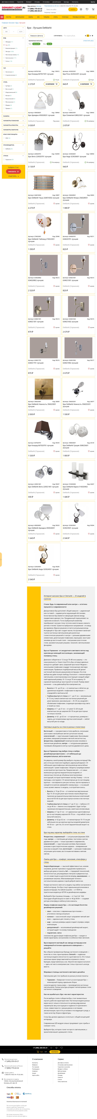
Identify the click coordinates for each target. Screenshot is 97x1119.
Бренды (66, 2)
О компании (37, 1059)
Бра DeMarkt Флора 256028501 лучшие (75, 199)
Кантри (8, 95)
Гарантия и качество (64, 1067)
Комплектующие (11, 48)
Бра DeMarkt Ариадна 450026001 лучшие (41, 529)
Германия (10, 159)
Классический (10, 99)
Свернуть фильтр (36, 36)
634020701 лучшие (70, 239)
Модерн (9, 105)
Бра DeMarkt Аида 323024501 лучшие (43, 569)
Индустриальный (11, 92)
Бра (17, 23)
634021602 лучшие (70, 321)
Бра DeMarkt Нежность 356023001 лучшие (42, 405)
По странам (35, 1067)
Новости (60, 1077)
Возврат (29, 2)
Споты (9, 61)
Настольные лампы (12, 55)
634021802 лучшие (70, 363)
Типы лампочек (62, 1081)
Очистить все (88, 41)
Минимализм (10, 102)
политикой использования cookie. (17, 1111)
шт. (41, 1052)
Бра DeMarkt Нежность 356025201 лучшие (77, 405)
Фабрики (35, 1065)
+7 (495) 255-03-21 (35, 11)
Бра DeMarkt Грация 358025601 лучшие (75, 446)
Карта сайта (35, 1075)
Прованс (9, 108)
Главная (5, 23)
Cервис (61, 1059)
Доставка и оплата (8, 2)
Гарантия (20, 2)
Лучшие (35, 44)
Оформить (54, 1052)
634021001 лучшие (70, 280)
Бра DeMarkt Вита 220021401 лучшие (43, 487)
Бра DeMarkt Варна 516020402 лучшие (75, 488)
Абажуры (9, 42)
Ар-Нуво (9, 86)
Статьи (60, 1079)
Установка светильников (65, 1065)
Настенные (10, 72)
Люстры (10, 51)
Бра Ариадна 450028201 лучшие (41, 115)
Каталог (2, 17)
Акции (34, 1073)
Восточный (10, 89)
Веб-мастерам (62, 1071)
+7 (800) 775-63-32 (35, 9)
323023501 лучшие (70, 528)
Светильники (11, 58)
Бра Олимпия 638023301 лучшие (76, 115)
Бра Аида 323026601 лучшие (74, 156)
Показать (12, 172)
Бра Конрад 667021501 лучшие (41, 74)
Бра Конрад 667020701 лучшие (41, 445)
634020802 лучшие (35, 280)
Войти (93, 2)
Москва (38, 6)
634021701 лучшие (35, 363)
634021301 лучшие (35, 321)
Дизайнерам (57, 2)
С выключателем (11, 75)
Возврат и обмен (63, 1069)
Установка (46, 2)
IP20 (8, 138)
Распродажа (35, 1069)
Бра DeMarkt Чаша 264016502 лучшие (43, 198)
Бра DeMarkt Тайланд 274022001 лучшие (41, 240)
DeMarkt (9, 149)
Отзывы (37, 2)
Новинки (35, 1071)
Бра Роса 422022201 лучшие (74, 74)
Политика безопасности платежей (17, 1101)
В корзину (50, 84)
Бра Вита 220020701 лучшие (39, 156)
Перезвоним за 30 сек (51, 6)
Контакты (75, 2)
